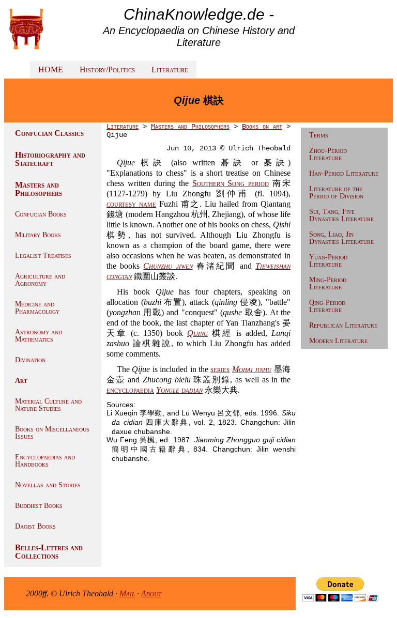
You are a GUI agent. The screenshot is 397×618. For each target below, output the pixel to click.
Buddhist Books (39, 505)
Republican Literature (343, 325)
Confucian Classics (49, 133)
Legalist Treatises (43, 255)
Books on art (262, 126)
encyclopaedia (130, 389)
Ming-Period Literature (327, 283)
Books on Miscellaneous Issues (52, 432)
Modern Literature (338, 341)
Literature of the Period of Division (336, 192)
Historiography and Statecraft (50, 158)
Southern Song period (230, 183)
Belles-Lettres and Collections (49, 551)
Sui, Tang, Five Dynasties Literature (341, 215)
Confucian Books (41, 214)
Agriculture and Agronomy (40, 279)
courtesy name (131, 203)
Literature (169, 69)
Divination (30, 360)
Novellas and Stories (48, 485)
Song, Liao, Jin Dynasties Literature (341, 237)
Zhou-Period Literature (328, 154)
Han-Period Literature (343, 173)
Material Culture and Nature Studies (48, 404)
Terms (318, 135)
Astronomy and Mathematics (38, 335)
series (220, 369)
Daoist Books (35, 526)
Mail (127, 593)
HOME (50, 69)
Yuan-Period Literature (328, 260)
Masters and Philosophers (38, 188)
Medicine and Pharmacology (37, 307)
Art (21, 380)
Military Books (38, 235)
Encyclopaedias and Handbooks (45, 460)
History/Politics (107, 69)
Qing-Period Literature (327, 306)
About (151, 593)
